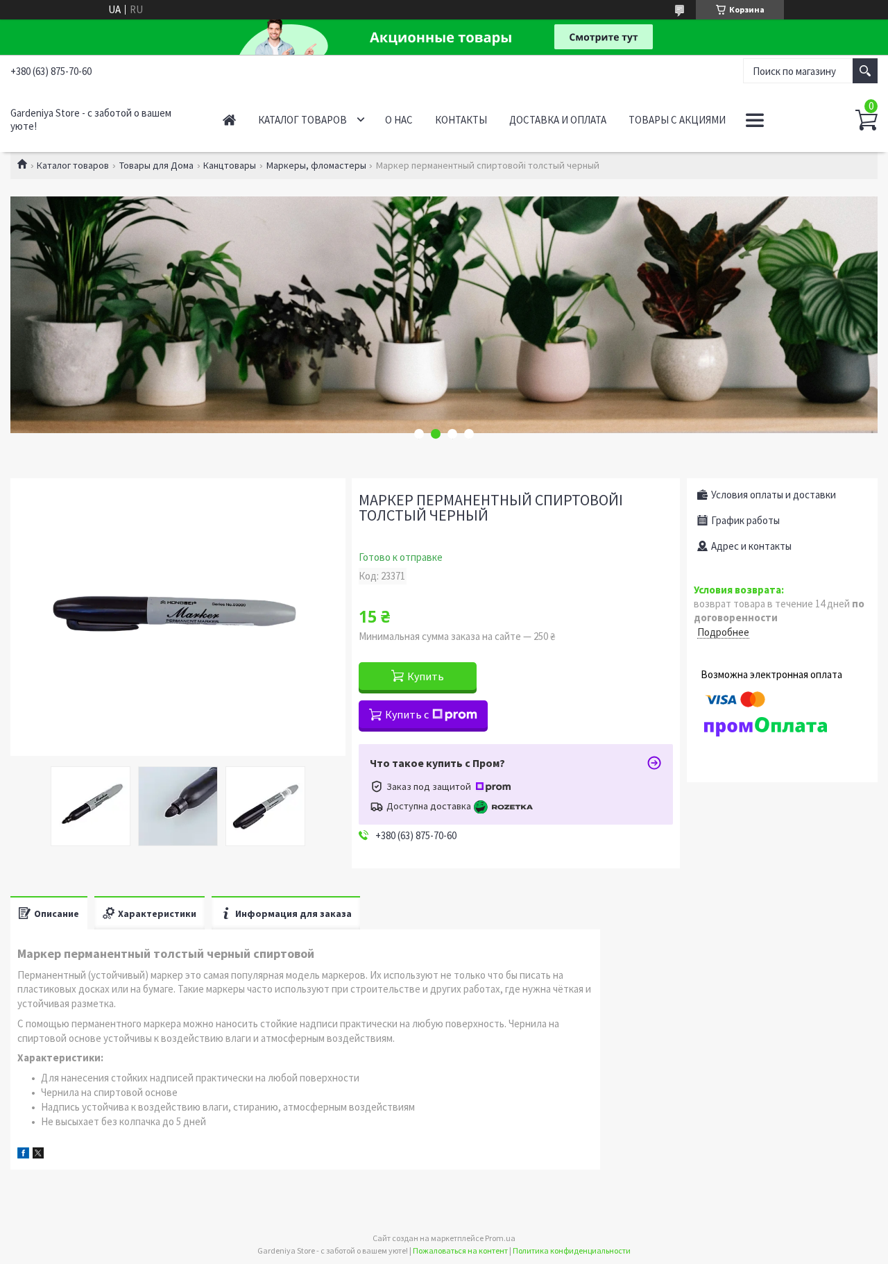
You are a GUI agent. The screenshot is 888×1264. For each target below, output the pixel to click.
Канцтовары (229, 165)
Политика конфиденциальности (572, 1250)
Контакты (461, 119)
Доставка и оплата (557, 119)
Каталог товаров (302, 119)
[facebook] (23, 1154)
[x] (38, 1154)
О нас (399, 119)
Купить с (407, 714)
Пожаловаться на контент (460, 1250)
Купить (425, 676)
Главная (229, 120)
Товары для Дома (156, 165)
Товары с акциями (677, 119)
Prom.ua (500, 1238)
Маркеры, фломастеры (316, 165)
